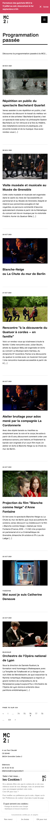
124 (9, 720)
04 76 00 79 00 (8, 768)
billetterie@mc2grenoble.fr (13, 771)
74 (19, 713)
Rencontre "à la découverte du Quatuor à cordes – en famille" (25, 332)
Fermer (46, 7)
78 (42, 713)
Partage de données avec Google (16, 806)
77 (36, 713)
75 (24, 713)
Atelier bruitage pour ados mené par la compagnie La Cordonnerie (22, 421)
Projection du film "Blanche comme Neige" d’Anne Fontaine (23, 507)
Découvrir (7, 138)
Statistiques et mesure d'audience (16, 809)
